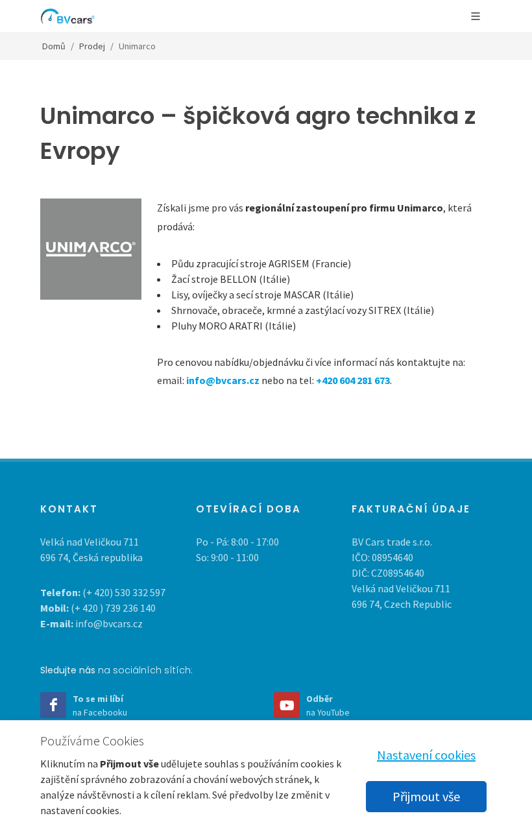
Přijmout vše (426, 796)
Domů (54, 46)
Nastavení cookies (426, 755)
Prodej (92, 46)
